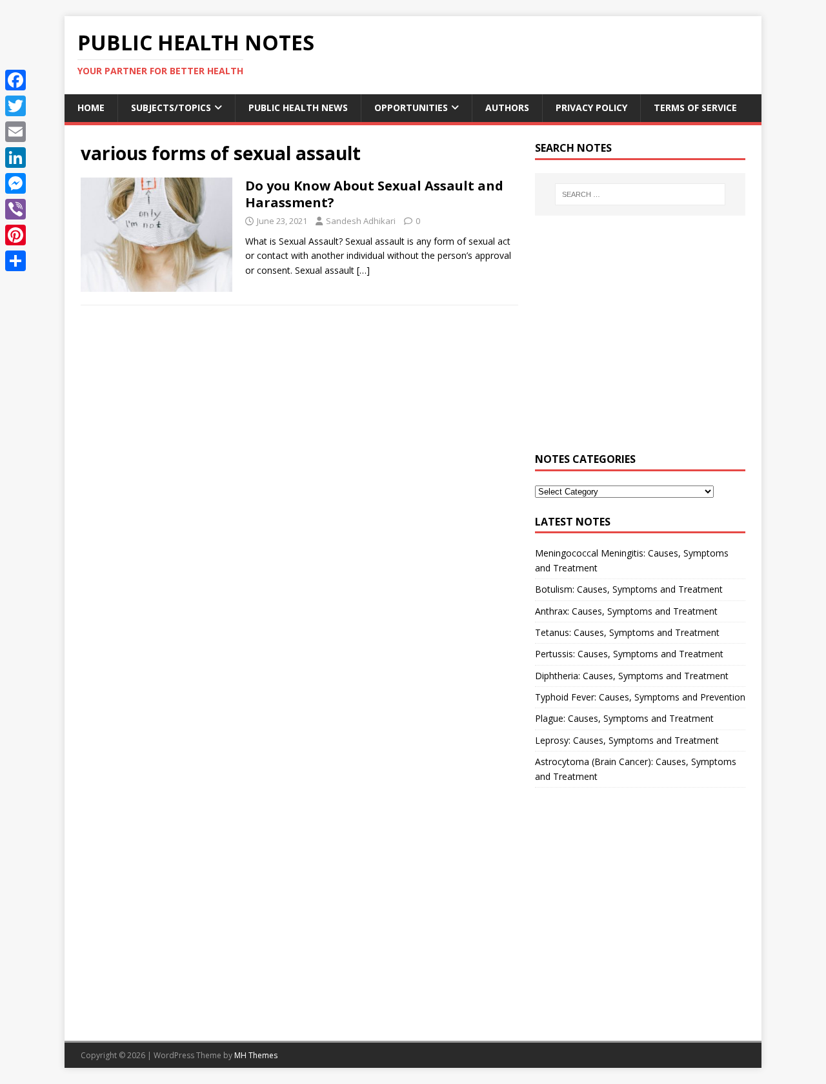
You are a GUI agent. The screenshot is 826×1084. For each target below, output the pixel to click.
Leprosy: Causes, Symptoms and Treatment (627, 740)
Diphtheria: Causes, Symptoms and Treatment (632, 676)
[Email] (15, 132)
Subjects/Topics (171, 107)
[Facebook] (15, 80)
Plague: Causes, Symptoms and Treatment (624, 718)
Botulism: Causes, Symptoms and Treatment (629, 589)
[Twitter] (15, 106)
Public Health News (298, 107)
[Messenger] (15, 183)
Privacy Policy (591, 107)
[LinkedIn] (15, 157)
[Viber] (15, 209)
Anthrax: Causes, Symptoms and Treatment (626, 611)
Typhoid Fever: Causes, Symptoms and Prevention (640, 697)
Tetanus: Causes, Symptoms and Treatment (627, 632)
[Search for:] (640, 194)
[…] (363, 270)
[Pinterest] (15, 235)
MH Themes (255, 1055)
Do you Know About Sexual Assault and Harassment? (374, 194)
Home (91, 107)
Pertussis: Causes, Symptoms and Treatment (629, 654)
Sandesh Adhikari (361, 221)
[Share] (15, 261)
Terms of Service (695, 107)
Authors (507, 107)
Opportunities (411, 107)
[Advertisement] (640, 341)
